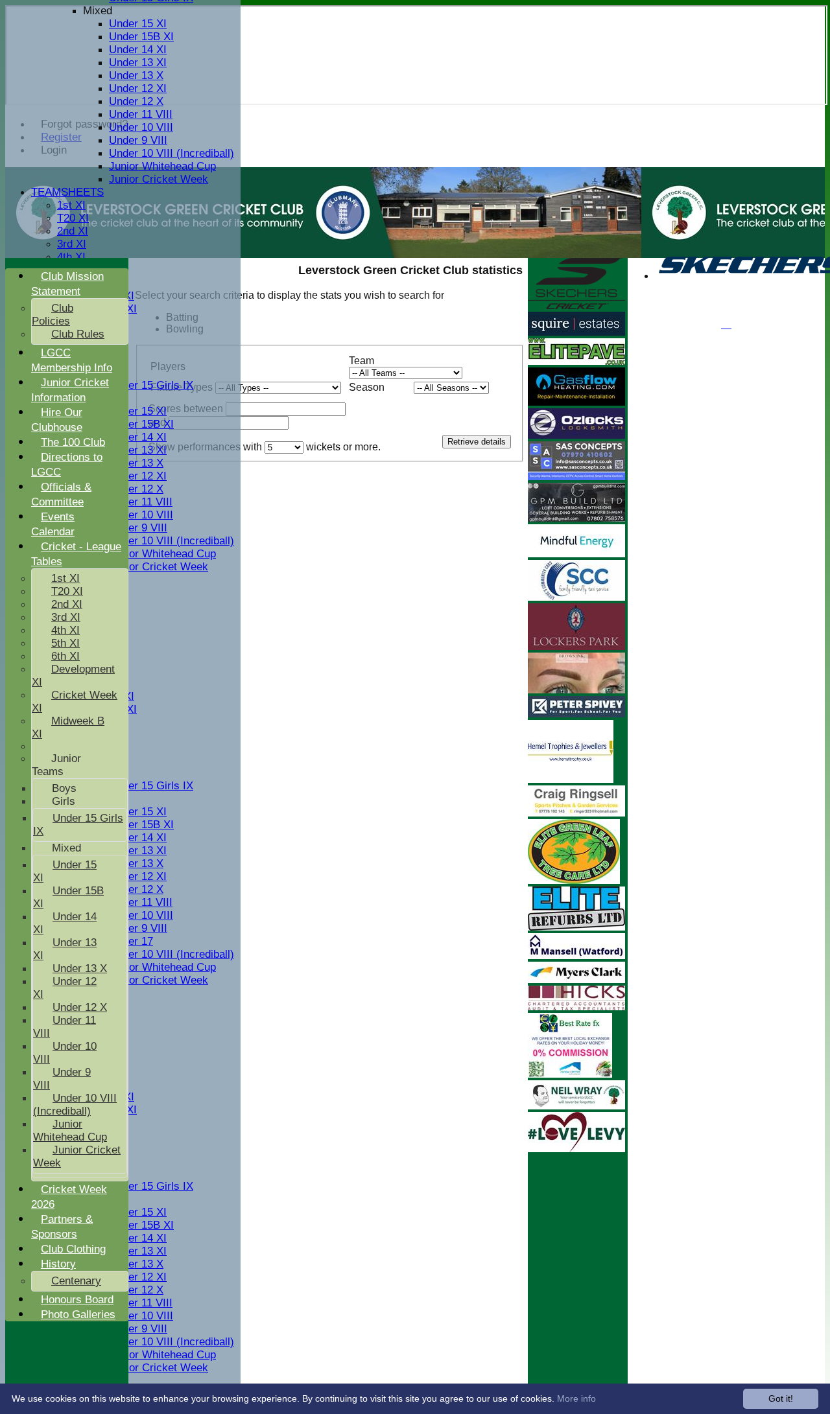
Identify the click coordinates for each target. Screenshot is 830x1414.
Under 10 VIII (141, 127)
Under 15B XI (141, 36)
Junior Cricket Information (70, 390)
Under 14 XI (138, 49)
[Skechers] (576, 305)
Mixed (97, 11)
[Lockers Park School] (576, 646)
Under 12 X (136, 101)
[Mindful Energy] (576, 553)
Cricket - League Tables (76, 554)
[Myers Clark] (576, 979)
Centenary (76, 1281)
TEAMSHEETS (67, 192)
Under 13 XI (138, 62)
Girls (63, 801)
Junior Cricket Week (158, 179)
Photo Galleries (78, 1314)
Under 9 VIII (138, 140)
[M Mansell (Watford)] (576, 955)
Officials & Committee (61, 494)
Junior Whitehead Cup (162, 166)
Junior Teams (56, 765)
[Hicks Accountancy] (576, 1006)
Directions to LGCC (66, 464)
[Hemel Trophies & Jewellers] (570, 779)
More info (576, 1398)
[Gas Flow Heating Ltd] (576, 402)
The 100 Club (73, 442)
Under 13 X (136, 75)
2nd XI (72, 231)
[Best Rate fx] (570, 1074)
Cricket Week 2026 (69, 1197)
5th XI (65, 643)
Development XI (73, 675)
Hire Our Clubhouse (56, 420)
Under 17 (131, 941)
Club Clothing (73, 1249)
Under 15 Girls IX (151, 385)
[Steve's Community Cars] (576, 597)
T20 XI (73, 218)
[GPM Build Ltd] (576, 518)
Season (367, 387)
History (58, 1264)
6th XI (65, 656)
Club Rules (77, 334)
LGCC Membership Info (71, 360)
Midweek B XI (68, 727)
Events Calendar (53, 524)
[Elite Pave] (576, 361)
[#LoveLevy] (576, 1148)
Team (361, 360)
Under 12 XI (138, 88)
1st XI (71, 205)
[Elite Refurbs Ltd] (576, 927)
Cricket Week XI (74, 701)
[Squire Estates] (576, 332)
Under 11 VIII (140, 114)
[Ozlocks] (576, 435)
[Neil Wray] (576, 1105)
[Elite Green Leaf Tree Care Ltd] (574, 880)
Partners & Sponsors (62, 1226)
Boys (64, 788)
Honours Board (77, 1299)
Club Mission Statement (67, 283)
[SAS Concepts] (576, 476)
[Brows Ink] (576, 689)
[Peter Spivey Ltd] (576, 713)
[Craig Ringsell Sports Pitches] (576, 812)
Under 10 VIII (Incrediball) (171, 153)
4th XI (71, 257)
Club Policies (52, 314)
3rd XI (71, 244)
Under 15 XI (138, 23)
